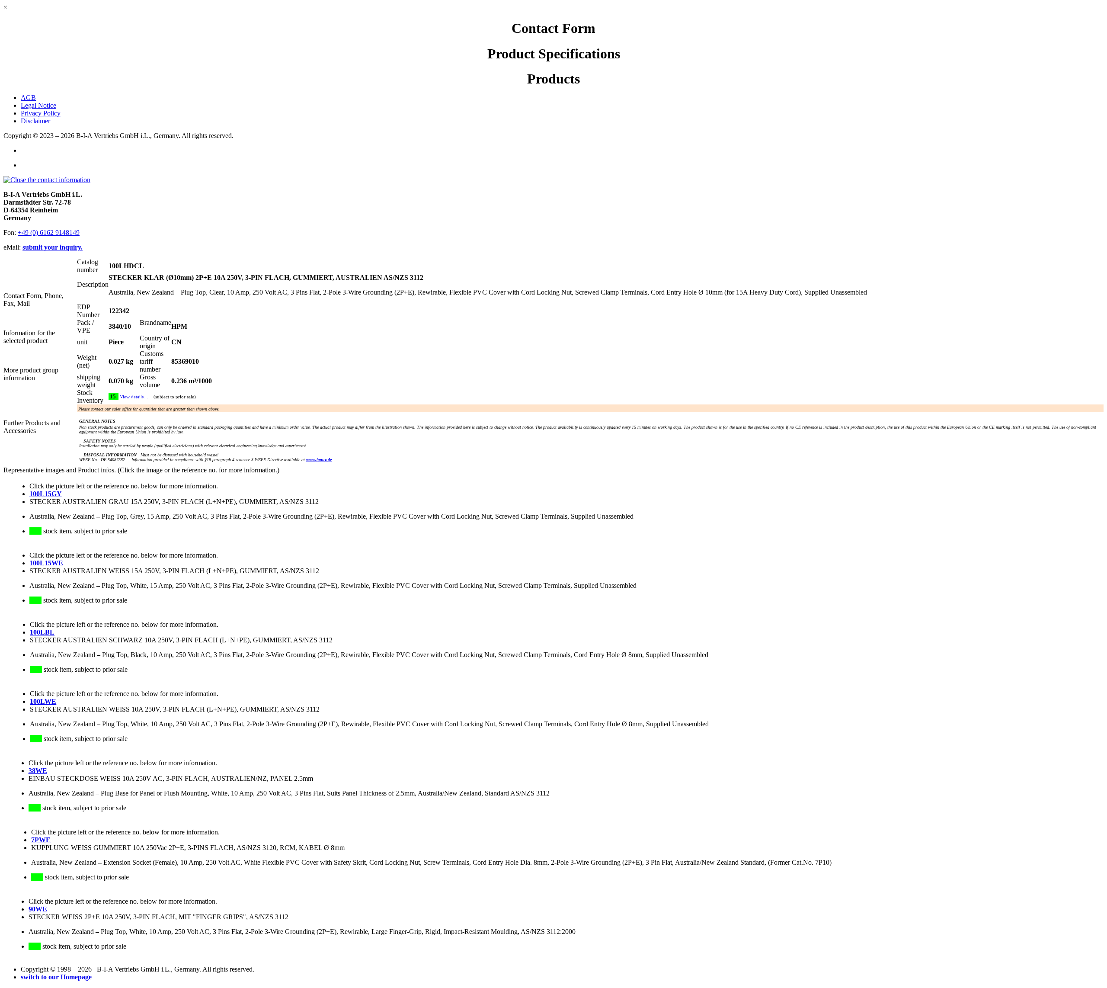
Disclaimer (35, 121)
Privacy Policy (41, 113)
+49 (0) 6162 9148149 (49, 232)
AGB (28, 97)
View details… (134, 397)
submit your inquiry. (52, 247)
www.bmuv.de (319, 459)
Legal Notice (38, 105)
